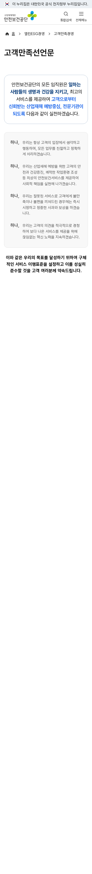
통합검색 (66, 20)
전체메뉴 (81, 20)
